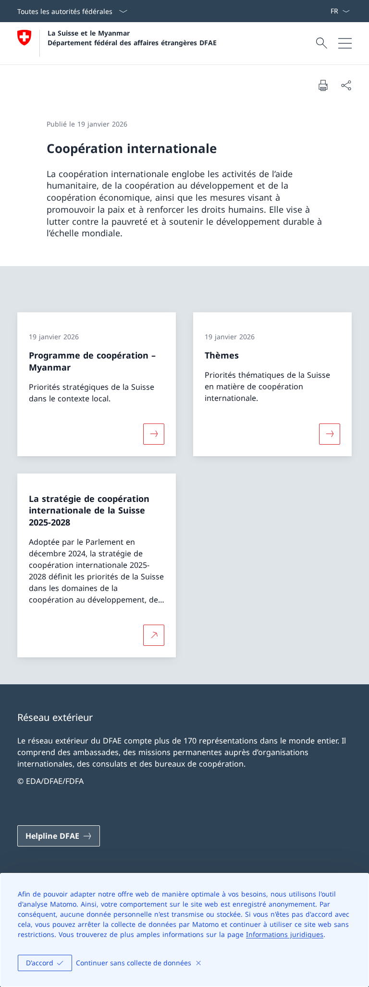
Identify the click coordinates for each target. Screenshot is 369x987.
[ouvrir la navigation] (345, 43)
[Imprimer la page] (322, 85)
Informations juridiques (284, 934)
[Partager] (345, 85)
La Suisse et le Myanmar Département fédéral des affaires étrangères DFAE (132, 37)
